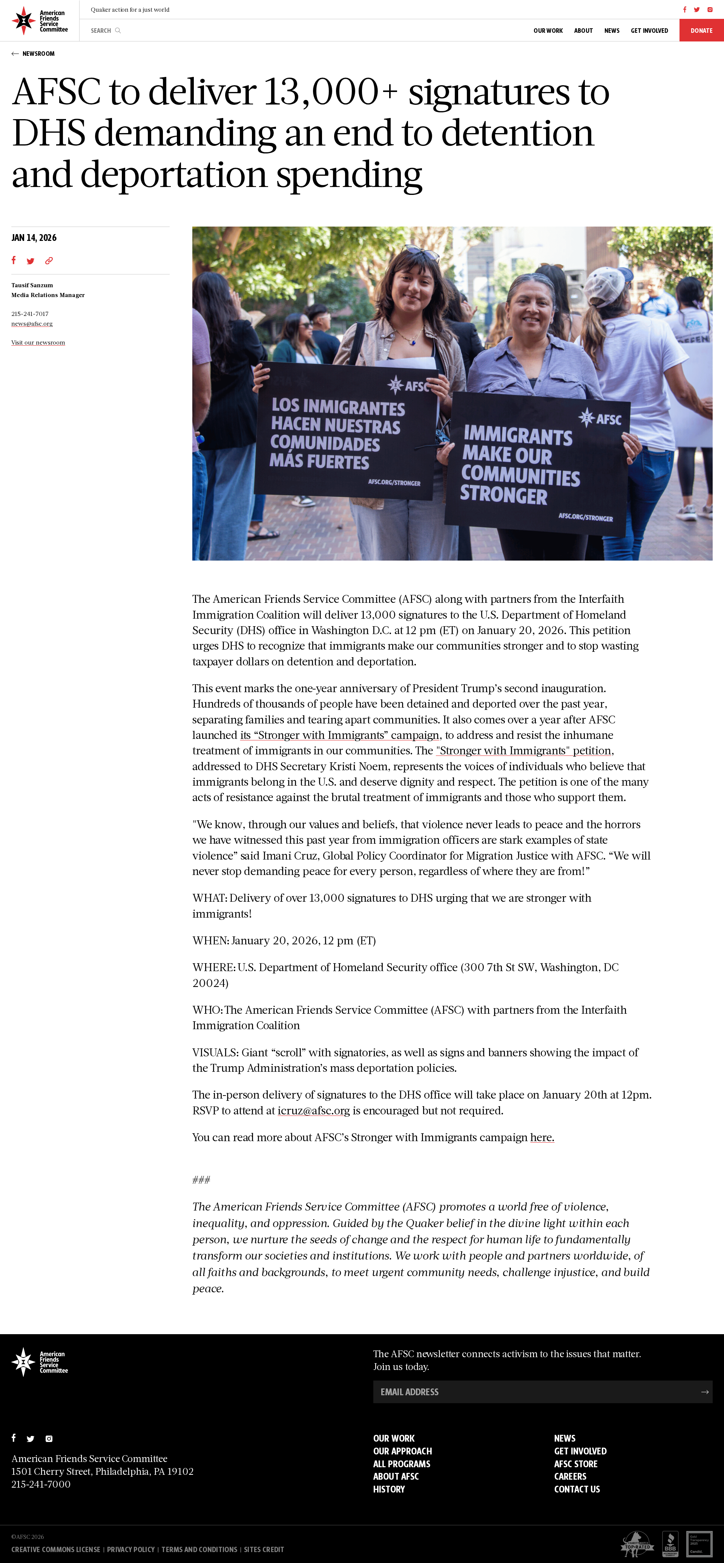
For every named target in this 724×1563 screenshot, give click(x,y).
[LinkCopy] (49, 260)
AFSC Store (576, 1464)
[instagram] (710, 9)
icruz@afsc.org (314, 1110)
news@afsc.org (32, 323)
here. (542, 1136)
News (565, 1438)
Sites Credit (264, 1549)
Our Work (394, 1438)
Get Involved (580, 1451)
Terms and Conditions (199, 1549)
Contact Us (577, 1489)
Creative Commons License (55, 1549)
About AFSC (396, 1476)
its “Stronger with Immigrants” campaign (339, 734)
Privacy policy (131, 1549)
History (389, 1489)
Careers (570, 1476)
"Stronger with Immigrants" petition (523, 750)
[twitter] (697, 9)
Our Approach (402, 1451)
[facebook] (685, 9)
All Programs (401, 1464)
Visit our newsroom (38, 342)
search (118, 30)
